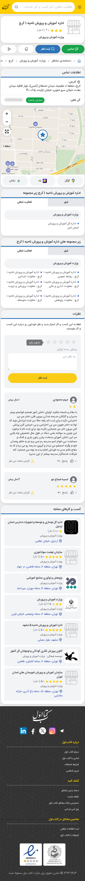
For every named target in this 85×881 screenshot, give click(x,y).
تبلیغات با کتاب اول (69, 835)
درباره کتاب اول (71, 752)
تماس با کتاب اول (70, 758)
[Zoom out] (7, 122)
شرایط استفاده (72, 764)
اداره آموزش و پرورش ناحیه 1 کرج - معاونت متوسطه (24, 298)
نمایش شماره (35, 100)
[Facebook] (33, 730)
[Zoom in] (7, 114)
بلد (39, 180)
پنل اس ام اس (72, 809)
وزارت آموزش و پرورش (32, 61)
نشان (12, 180)
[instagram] (52, 730)
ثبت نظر (45, 49)
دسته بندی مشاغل (70, 791)
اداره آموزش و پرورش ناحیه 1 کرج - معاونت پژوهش (61, 298)
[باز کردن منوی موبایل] (79, 7)
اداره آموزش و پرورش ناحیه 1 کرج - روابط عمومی (61, 274)
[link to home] (79, 61)
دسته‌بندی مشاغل (61, 61)
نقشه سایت (73, 797)
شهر (66, 202)
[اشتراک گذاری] (9, 49)
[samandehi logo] (54, 854)
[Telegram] (62, 730)
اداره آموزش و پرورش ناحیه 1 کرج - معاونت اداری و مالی (61, 284)
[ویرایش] (26, 49)
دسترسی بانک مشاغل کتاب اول (64, 803)
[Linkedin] (23, 730)
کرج (11, 61)
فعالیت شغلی (24, 202)
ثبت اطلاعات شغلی (69, 829)
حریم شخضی (72, 771)
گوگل (67, 180)
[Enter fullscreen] (7, 132)
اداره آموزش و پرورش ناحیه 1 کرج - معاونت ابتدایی (24, 274)
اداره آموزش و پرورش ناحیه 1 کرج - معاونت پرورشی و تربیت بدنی (24, 286)
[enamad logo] (31, 854)
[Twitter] (42, 730)
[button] (43, 135)
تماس (70, 49)
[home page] (6, 7)
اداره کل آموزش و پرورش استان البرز (63, 225)
